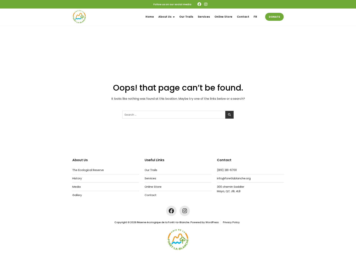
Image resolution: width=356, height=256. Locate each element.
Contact (243, 17)
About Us (165, 17)
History (77, 178)
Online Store (224, 17)
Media (76, 187)
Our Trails (186, 17)
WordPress (212, 222)
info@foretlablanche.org (234, 178)
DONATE (274, 17)
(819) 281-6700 (227, 170)
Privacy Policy (231, 222)
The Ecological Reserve (88, 170)
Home (150, 17)
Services (204, 17)
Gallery (77, 195)
